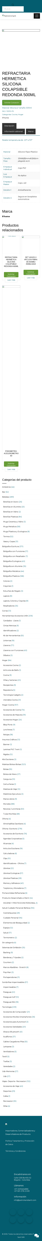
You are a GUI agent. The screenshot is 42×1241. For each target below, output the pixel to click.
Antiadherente (24, 190)
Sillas (5, 1106)
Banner (6, 744)
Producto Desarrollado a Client (15, 898)
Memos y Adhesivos (11, 883)
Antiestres (6, 487)
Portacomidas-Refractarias (13, 893)
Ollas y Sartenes (10, 680)
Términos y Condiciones (15, 1151)
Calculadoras (8, 853)
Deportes (7, 1091)
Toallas (6, 1061)
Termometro (8, 938)
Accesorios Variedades (12, 1027)
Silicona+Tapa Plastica (27, 152)
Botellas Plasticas (10, 517)
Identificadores (9, 631)
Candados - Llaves (11, 621)
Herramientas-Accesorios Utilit (15, 616)
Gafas (5, 1096)
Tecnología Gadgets (12, 695)
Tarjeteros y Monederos (13, 888)
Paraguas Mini (9, 1002)
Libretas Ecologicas (11, 873)
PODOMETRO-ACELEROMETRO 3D (11, 453)
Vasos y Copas (9, 541)
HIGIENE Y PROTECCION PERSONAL (19, 903)
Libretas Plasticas (10, 878)
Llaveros (6, 645)
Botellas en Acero (10, 502)
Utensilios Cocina (10, 700)
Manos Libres (8, 799)
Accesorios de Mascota (12, 715)
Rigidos (6, 754)
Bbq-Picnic (8, 725)
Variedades (8, 1066)
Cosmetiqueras (9, 913)
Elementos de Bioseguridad (15, 923)
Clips (5, 858)
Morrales (7, 804)
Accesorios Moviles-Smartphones (17, 1017)
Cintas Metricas (9, 626)
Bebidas (5, 497)
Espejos (6, 928)
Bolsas (6, 769)
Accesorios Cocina (10, 665)
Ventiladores (8, 1052)
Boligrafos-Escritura (10, 546)
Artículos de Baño (11, 670)
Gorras (5, 611)
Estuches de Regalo (11, 591)
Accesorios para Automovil (14, 1022)
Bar (3, 492)
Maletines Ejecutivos (12, 794)
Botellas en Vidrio (10, 512)
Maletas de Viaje (10, 789)
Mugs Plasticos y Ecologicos (15, 532)
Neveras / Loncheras (11, 809)
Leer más (11, 280)
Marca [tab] (30, 131)
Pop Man (7, 972)
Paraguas (7, 992)
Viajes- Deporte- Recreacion (14, 1081)
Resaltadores (8, 606)
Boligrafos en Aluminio (13, 566)
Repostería (8, 690)
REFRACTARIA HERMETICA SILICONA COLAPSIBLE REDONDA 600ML (11, 261)
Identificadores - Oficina (13, 863)
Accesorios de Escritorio (13, 834)
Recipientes (8, 685)
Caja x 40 (22, 183)
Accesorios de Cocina (12, 710)
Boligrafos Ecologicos (12, 561)
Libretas (6, 868)
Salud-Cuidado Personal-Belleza (16, 908)
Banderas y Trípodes (12, 957)
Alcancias (7, 844)
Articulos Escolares (11, 848)
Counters (7, 962)
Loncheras (7, 730)
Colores (6, 581)
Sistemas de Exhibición (11, 948)
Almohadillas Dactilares (13, 824)
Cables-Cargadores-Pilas (13, 1042)
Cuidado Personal (11, 918)
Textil (4, 1057)
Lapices (6, 596)
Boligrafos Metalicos (11, 571)
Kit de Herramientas (11, 636)
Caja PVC (22, 168)
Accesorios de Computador (14, 1012)
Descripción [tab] (9, 126)
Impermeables (9, 987)
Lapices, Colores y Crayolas (14, 601)
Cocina (14, 114)
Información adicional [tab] (13, 131)
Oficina (5, 819)
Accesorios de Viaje (11, 1086)
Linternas (7, 641)
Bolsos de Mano (10, 774)
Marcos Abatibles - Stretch (14, 967)
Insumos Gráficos (9, 740)
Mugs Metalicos (10, 527)
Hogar (20, 114)
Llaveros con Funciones (13, 650)
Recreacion (8, 1101)
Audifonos (7, 1037)
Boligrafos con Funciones (14, 551)
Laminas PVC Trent (11, 749)
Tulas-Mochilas (9, 814)
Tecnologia (7, 1007)
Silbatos (6, 655)
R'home (5, 118)
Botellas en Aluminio (12, 507)
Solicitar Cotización (11, 103)
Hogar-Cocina (8, 705)
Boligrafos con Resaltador (14, 556)
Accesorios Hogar (10, 720)
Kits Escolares (8, 759)
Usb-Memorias (8, 1071)
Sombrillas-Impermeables (13, 982)
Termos (6, 537)
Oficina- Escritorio (9, 829)
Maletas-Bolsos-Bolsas (11, 764)
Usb (5, 1076)
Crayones (7, 586)
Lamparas (7, 1047)
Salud (5, 933)
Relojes (6, 735)
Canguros (7, 779)
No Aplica (22, 176)
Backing (6, 953)
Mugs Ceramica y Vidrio (13, 522)
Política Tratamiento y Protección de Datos (19, 1142)
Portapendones (10, 977)
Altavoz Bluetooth (11, 1032)
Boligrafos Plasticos (11, 576)
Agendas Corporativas (12, 839)
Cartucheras (8, 784)
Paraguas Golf (9, 997)
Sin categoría (7, 943)
